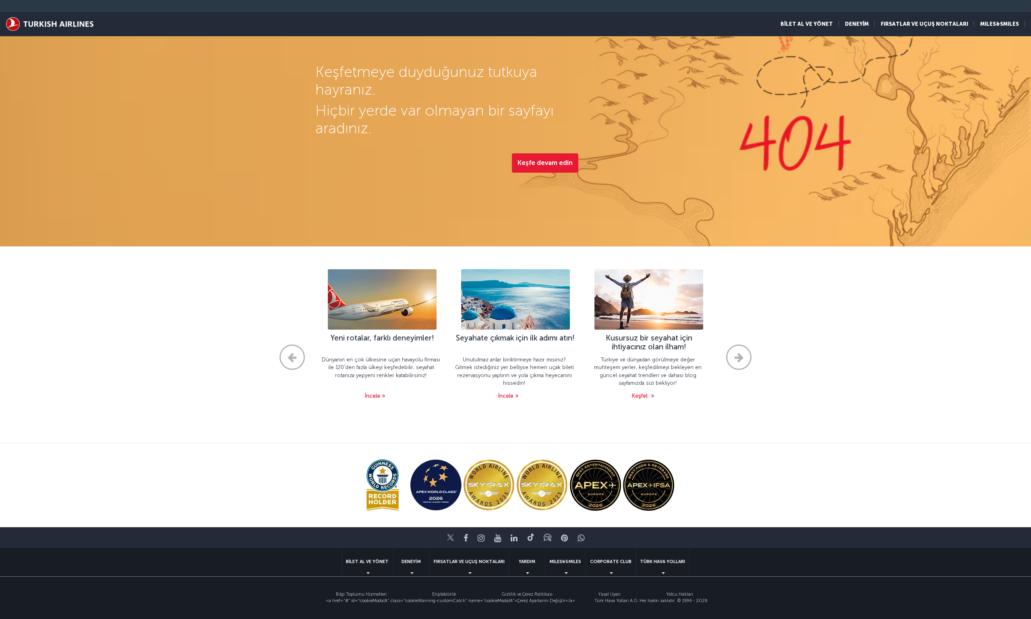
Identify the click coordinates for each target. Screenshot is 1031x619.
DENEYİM (411, 561)
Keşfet (640, 396)
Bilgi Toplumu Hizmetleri (361, 594)
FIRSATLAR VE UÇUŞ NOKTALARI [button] (924, 24)
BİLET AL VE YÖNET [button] (806, 24)
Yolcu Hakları (679, 594)
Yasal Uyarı (609, 594)
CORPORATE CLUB (610, 561)
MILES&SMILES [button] (999, 24)
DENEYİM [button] (857, 24)
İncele (372, 396)
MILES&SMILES (565, 561)
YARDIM (527, 561)
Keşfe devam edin (545, 163)
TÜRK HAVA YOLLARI (662, 561)
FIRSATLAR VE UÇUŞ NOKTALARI (469, 561)
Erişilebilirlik (444, 594)
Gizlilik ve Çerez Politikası (527, 594)
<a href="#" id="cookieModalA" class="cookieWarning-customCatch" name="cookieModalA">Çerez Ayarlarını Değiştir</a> (450, 600)
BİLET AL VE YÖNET (367, 561)
